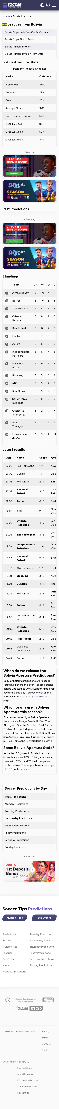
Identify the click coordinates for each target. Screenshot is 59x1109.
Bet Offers (44, 917)
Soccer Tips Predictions (15, 5)
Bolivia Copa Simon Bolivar (20, 39)
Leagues (7, 952)
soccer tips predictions (35, 696)
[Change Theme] (42, 5)
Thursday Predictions (17, 825)
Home (6, 16)
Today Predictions (15, 796)
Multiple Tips (15, 917)
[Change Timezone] (48, 5)
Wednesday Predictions (18, 818)
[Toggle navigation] (54, 5)
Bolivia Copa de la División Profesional (27, 32)
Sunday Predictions (16, 847)
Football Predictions (27, 1080)
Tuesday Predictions (17, 811)
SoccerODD (23, 1061)
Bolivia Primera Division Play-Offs (24, 53)
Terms (45, 1037)
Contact (46, 1044)
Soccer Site (23, 1092)
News (6, 965)
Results (6, 940)
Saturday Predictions (17, 839)
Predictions (9, 934)
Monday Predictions (16, 803)
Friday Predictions (15, 832)
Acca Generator (25, 1074)
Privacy (45, 1031)
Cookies (46, 1050)
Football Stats (24, 1068)
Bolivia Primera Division (18, 46)
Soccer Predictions (27, 1086)
